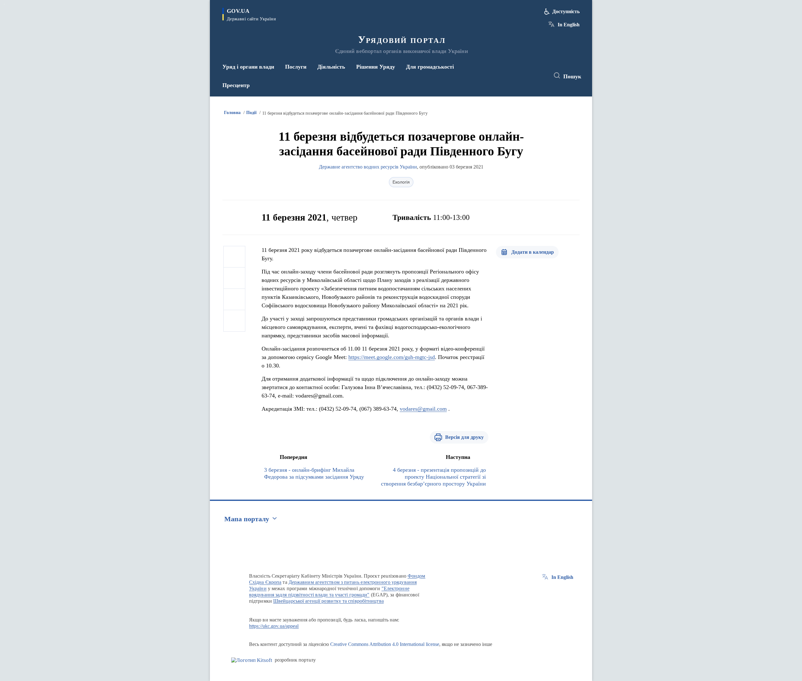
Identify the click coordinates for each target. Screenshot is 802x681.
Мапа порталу (246, 519)
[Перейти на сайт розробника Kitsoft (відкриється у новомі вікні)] (252, 660)
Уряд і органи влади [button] (248, 67)
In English (569, 24)
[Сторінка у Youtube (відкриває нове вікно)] (539, 76)
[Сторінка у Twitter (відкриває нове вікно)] (527, 76)
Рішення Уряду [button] (375, 67)
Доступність (566, 11)
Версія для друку (464, 437)
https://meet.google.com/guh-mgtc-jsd (391, 357)
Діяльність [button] (331, 67)
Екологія (401, 182)
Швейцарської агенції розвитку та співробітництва (328, 601)
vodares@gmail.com (423, 409)
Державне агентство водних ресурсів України (368, 166)
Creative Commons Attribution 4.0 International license (384, 644)
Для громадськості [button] (430, 67)
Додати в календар (532, 252)
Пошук (572, 76)
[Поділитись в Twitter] (234, 278)
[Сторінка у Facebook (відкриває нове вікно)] (516, 76)
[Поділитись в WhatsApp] (234, 299)
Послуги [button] (295, 67)
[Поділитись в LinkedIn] (234, 320)
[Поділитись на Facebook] (234, 257)
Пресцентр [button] (236, 85)
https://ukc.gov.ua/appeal (274, 626)
